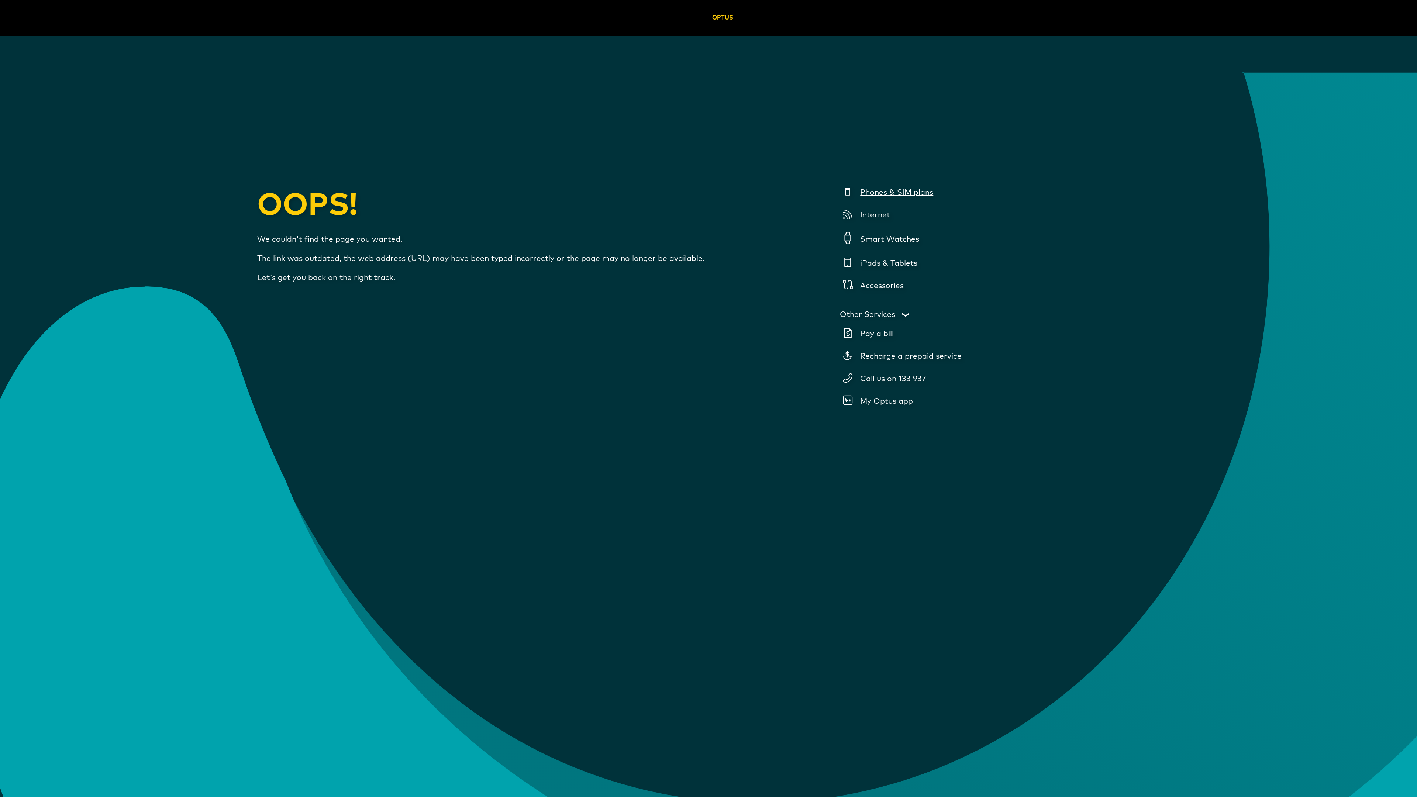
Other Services (867, 314)
